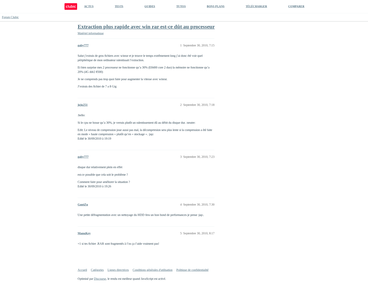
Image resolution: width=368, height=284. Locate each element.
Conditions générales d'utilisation (152, 270)
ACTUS (89, 6)
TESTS (119, 6)
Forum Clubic (10, 17)
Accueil (82, 270)
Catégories (97, 270)
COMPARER (296, 6)
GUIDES (150, 6)
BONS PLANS (215, 6)
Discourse (100, 278)
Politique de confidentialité (192, 270)
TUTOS (181, 6)
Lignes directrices (118, 270)
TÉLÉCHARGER (256, 6)
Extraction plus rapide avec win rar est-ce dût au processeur (146, 27)
